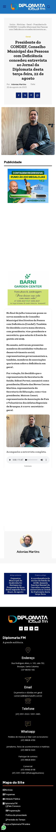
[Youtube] (36, 628)
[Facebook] (18, 95)
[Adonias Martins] (28, 540)
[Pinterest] (31, 95)
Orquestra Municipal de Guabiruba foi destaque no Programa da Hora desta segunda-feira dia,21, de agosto (15, 585)
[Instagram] (26, 628)
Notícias (21, 24)
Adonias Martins (18, 84)
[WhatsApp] (37, 95)
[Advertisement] (28, 237)
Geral (29, 24)
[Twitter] (25, 95)
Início (12, 24)
